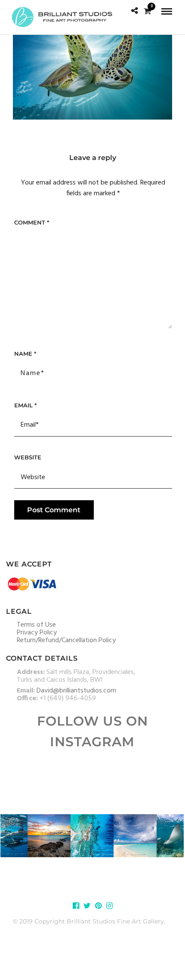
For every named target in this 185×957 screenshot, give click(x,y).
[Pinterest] (98, 906)
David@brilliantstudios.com (76, 690)
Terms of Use (36, 625)
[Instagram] (109, 906)
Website (27, 457)
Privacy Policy (37, 632)
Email (25, 405)
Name (25, 353)
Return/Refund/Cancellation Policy (66, 640)
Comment (31, 222)
